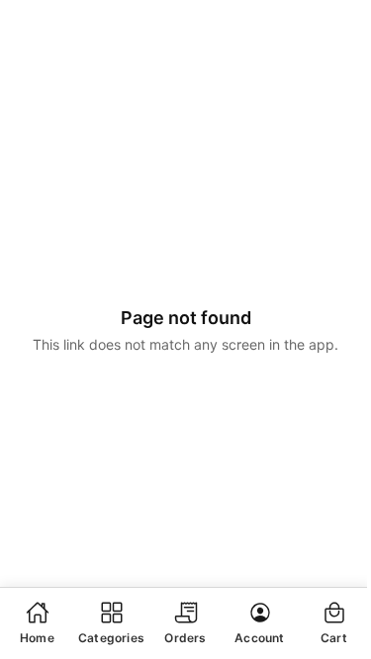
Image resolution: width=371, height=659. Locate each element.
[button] (37, 622)
